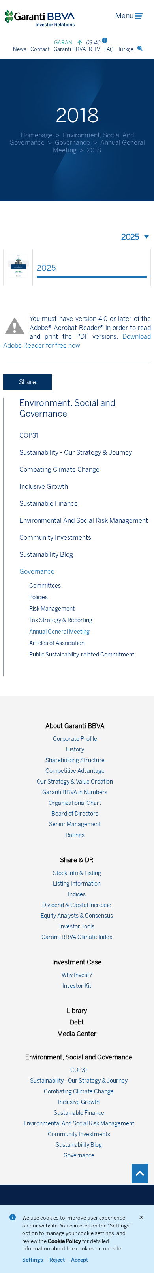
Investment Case (76, 962)
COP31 (29, 435)
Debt (77, 1022)
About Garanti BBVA (75, 726)
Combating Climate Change (59, 469)
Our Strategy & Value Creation (75, 781)
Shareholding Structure (75, 760)
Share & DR (77, 860)
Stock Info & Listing (77, 873)
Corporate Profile (75, 739)
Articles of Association (57, 643)
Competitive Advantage (75, 771)
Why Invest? (77, 975)
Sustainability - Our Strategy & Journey (75, 452)
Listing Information (77, 883)
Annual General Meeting (59, 631)
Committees (45, 585)
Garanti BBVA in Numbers (74, 792)
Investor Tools (76, 926)
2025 (46, 268)
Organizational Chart (75, 803)
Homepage (37, 135)
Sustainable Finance (48, 503)
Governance (72, 142)
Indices (77, 894)
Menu (124, 15)
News (19, 49)
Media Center (76, 1034)
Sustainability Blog (46, 554)
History (75, 749)
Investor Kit (76, 986)
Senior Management (75, 824)
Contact (40, 49)
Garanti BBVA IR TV (77, 49)
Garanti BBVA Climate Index (76, 937)
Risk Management (52, 608)
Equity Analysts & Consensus (77, 916)
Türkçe (125, 49)
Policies (38, 597)
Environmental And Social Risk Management (83, 520)
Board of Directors (74, 813)
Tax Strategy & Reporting (60, 620)
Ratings (75, 835)
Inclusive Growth (43, 486)
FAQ (109, 49)
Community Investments (55, 537)
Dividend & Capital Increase (76, 905)
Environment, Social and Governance (67, 408)
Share (27, 382)
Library (77, 1011)
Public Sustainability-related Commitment (81, 654)
